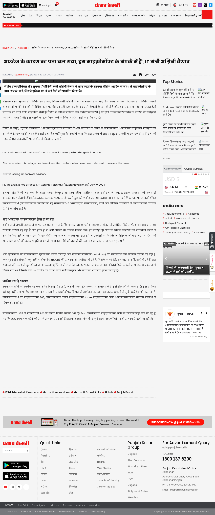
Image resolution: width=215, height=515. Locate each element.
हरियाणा (73, 455)
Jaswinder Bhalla (173, 213)
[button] (166, 258)
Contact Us (11, 511)
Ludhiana (54, 505)
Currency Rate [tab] (172, 168)
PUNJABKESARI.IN (181, 511)
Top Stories (173, 81)
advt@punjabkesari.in (174, 447)
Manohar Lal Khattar (186, 218)
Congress (192, 213)
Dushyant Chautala (175, 223)
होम (22, 15)
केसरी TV (45, 455)
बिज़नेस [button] (189, 15)
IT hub (107, 392)
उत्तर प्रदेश (82, 15)
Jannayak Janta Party (176, 232)
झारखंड (163, 15)
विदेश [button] (39, 15)
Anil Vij (167, 218)
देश (42, 462)
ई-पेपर (44, 449)
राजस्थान (73, 480)
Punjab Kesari (123, 392)
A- (147, 75)
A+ (154, 75)
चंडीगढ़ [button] (70, 15)
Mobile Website (66, 511)
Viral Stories (104, 468)
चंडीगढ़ (44, 486)
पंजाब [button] (59, 15)
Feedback (26, 511)
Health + (102, 462)
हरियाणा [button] (109, 15)
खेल (71, 493)
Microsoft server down (55, 392)
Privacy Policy (98, 511)
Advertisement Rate (45, 511)
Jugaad (132, 485)
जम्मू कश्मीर (139, 15)
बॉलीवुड (101, 455)
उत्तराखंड (73, 474)
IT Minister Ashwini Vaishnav (21, 392)
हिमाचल (73, 449)
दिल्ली (49, 15)
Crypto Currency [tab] (193, 168)
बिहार (152, 15)
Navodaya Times (137, 466)
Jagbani (132, 454)
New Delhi (23, 505)
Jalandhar (94, 505)
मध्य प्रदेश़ (123, 15)
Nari (130, 472)
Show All (166, 158)
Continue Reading (198, 336)
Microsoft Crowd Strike (86, 392)
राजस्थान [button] (176, 15)
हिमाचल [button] (96, 15)
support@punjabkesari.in (184, 489)
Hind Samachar (136, 460)
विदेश (43, 468)
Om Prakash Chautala (176, 228)
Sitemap (83, 511)
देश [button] (30, 15)
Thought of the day (108, 480)
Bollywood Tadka (138, 491)
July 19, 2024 (97, 184)
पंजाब (43, 480)
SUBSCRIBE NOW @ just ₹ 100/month (175, 422)
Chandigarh (38, 505)
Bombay (67, 505)
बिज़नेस (73, 486)
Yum (130, 478)
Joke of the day (106, 486)
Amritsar (80, 505)
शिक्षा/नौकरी (103, 474)
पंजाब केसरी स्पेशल (106, 449)
